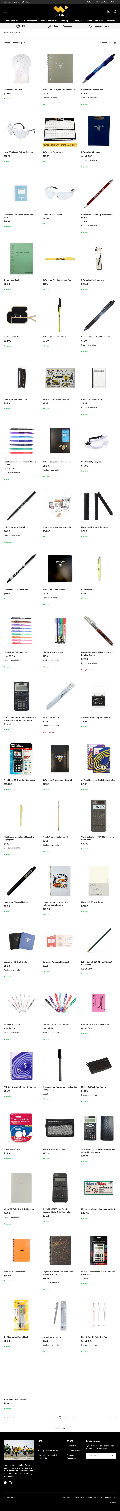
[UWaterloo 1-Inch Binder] (60, 568)
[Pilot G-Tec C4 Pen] (21, 1003)
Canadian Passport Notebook (56, 962)
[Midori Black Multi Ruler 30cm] (98, 506)
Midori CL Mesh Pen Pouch (93, 1087)
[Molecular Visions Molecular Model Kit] (98, 1187)
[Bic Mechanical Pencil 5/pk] (21, 1315)
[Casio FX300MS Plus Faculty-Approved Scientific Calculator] (60, 1187)
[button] (114, 11)
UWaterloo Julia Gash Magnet (56, 399)
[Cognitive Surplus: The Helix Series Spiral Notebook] (60, 1250)
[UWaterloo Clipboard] (98, 130)
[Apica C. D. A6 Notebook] (98, 378)
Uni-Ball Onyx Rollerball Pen (16, 527)
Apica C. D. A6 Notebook (92, 399)
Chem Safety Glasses (52, 214)
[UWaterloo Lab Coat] (21, 68)
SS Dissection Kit (11, 337)
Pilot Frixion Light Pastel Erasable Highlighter (19, 838)
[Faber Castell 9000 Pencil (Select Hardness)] (98, 940)
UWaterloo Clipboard (90, 152)
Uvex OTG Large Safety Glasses (18, 152)
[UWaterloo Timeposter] (60, 130)
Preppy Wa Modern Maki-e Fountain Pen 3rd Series (97, 653)
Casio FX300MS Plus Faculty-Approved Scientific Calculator (57, 1210)
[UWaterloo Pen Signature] (98, 258)
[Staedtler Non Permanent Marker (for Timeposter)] (60, 1065)
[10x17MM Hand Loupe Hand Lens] (98, 696)
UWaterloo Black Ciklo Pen (16, 902)
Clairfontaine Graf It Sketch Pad (95, 1024)
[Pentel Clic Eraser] (60, 696)
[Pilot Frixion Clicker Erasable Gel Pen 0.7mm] (21, 440)
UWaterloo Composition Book (56, 462)
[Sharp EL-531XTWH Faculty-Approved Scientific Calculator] (98, 1128)
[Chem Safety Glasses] (60, 193)
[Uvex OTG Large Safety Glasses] (21, 130)
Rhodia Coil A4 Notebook (15, 1271)
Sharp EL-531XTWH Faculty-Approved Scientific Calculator (98, 1150)
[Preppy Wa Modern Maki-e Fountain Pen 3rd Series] (98, 631)
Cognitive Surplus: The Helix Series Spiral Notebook (59, 1273)
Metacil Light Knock (52, 1337)
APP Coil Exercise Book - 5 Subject (20, 1087)
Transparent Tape (12, 1149)
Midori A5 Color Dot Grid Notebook (20, 1209)
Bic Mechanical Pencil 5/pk (16, 1337)
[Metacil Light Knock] (60, 1315)
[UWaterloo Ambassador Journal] (60, 758)
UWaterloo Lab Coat (13, 89)
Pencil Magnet (87, 589)
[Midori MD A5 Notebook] (98, 881)
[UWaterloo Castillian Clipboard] (60, 1491)
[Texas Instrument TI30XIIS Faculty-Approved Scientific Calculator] (21, 696)
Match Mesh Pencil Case (54, 1149)
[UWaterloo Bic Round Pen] (60, 315)
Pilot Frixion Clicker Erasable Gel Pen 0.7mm (20, 463)
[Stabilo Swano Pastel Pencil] (60, 815)
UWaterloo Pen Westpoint (16, 399)
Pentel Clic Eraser (51, 717)
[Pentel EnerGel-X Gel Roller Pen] (98, 315)
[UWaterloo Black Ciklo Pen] (21, 881)
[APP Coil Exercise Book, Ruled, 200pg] (98, 758)
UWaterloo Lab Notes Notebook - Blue (19, 216)
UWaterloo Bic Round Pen (54, 337)
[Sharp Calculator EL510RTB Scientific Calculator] (98, 1250)
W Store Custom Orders (106, 2)
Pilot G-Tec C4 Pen (12, 1024)
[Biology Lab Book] (21, 258)
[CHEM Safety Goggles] (98, 440)
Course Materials (29, 20)
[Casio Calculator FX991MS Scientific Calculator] (98, 815)
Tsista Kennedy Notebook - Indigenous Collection (55, 903)
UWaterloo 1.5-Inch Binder (16, 962)
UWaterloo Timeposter (53, 152)
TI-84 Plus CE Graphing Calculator (19, 780)
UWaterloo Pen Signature (92, 280)
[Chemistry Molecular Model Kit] (60, 506)
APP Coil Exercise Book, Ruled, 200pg (98, 780)
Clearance (110, 20)
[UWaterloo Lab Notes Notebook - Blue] (21, 193)
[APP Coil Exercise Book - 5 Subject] (21, 1065)
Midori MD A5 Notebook (92, 902)
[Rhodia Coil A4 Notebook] (21, 1250)
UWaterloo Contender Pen (16, 589)
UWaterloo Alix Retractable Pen (57, 280)
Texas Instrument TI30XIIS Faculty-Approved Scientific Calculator (20, 719)
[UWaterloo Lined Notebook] (21, 1491)
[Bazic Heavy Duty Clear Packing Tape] (60, 1378)
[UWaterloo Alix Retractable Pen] (60, 258)
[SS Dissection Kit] (21, 315)
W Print (90, 2)
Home (6, 32)
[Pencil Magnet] (98, 568)
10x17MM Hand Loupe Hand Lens (96, 717)
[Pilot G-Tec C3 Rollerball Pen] (98, 1315)
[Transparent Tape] (21, 1128)
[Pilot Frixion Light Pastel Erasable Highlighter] (21, 815)
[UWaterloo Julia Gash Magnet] (60, 378)
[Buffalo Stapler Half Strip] (98, 1491)
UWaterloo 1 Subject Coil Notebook (59, 89)
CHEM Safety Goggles (91, 462)
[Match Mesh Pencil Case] (60, 1128)
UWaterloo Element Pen (92, 89)
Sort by (7, 42)
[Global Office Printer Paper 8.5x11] (98, 1435)
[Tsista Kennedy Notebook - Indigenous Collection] (60, 881)
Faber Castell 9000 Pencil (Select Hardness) (96, 963)
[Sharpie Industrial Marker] (21, 1378)
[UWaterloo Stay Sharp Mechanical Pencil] (98, 193)
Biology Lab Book (11, 280)
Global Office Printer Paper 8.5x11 (96, 1456)
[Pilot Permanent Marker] (60, 631)
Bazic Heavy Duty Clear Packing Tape (59, 1399)
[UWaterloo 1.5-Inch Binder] (21, 940)
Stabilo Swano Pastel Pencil (55, 837)
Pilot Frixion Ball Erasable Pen (56, 1024)
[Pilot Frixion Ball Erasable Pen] (60, 1003)
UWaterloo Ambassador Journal (57, 780)
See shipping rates (35, 2)
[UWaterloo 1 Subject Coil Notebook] (60, 68)
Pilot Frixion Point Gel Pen (15, 652)
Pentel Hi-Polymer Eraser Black (57, 1456)
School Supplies (15, 32)
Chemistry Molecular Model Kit (57, 527)
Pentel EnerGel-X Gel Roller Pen (96, 337)
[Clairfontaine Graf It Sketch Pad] (98, 1003)
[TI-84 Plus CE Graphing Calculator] (21, 758)
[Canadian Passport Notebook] (60, 940)
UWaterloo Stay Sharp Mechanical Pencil (96, 216)
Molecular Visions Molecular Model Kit (98, 1209)
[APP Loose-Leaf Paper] (98, 1378)
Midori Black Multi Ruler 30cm (95, 527)
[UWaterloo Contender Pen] (21, 568)
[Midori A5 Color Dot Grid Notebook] (21, 1187)
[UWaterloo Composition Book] (60, 440)
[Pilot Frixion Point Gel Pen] (21, 631)
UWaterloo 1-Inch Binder (54, 589)
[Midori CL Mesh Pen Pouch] (98, 1065)
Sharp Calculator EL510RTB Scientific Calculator (98, 1273)
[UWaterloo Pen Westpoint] (21, 378)
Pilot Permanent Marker (53, 652)
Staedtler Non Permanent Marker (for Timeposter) (60, 1088)
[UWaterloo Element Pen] (98, 68)
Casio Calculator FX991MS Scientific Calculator (97, 838)
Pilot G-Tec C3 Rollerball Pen (94, 1337)
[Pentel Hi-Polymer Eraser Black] (60, 1435)
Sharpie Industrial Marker (15, 1399)
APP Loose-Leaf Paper (91, 1399)
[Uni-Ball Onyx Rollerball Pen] (21, 506)
